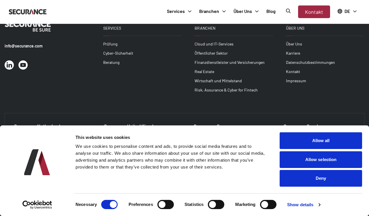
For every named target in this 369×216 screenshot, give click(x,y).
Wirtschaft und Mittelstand (218, 80)
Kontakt (314, 12)
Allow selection (321, 159)
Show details (300, 204)
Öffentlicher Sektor (211, 53)
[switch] (165, 204)
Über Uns (294, 43)
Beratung (111, 62)
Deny (321, 178)
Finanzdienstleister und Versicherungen (230, 62)
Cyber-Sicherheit (118, 53)
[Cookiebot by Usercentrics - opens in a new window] (37, 204)
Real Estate (204, 71)
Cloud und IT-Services (214, 43)
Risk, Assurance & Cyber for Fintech (226, 89)
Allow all (321, 140)
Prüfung (110, 43)
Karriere (293, 53)
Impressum (296, 80)
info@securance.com (24, 45)
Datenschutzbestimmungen (310, 62)
